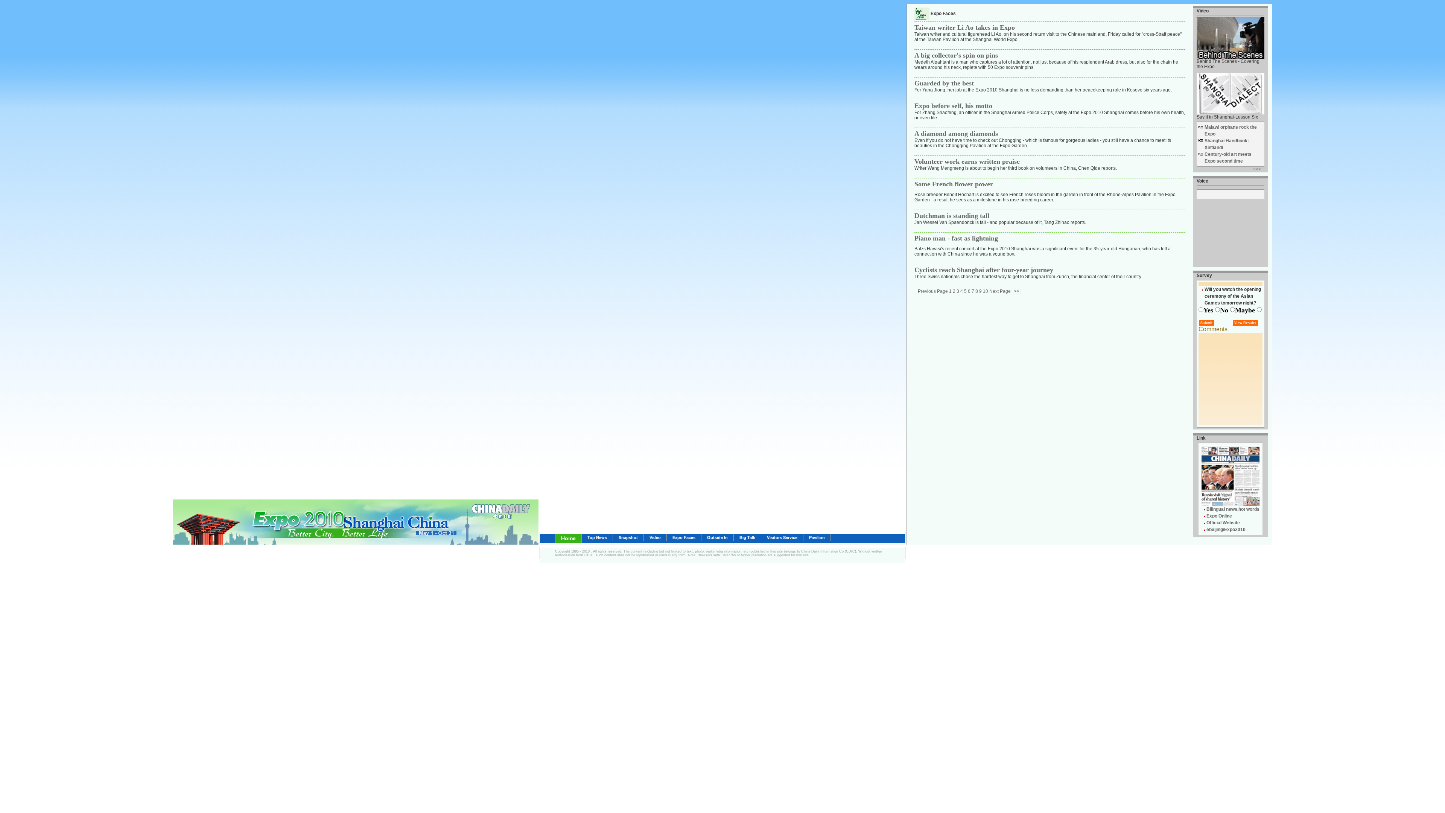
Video (655, 537)
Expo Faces (683, 537)
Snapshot (628, 537)
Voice (1202, 181)
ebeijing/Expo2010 (1226, 529)
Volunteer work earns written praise (967, 161)
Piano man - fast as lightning (956, 238)
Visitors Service (782, 537)
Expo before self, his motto (953, 106)
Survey (1204, 275)
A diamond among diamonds (956, 133)
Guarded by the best (944, 83)
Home (568, 538)
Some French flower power (953, 184)
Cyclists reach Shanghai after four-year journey (983, 270)
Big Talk (747, 537)
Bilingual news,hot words (1232, 509)
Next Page (1000, 291)
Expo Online (1219, 516)
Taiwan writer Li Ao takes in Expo (964, 27)
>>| (1017, 291)
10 (985, 291)
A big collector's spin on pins (956, 55)
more (1257, 169)
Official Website (1223, 522)
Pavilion (817, 537)
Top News (597, 537)
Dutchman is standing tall (951, 215)
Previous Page (933, 291)
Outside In (717, 537)
